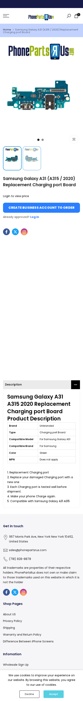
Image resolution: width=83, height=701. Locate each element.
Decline (29, 694)
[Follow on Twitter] (15, 231)
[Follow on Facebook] (6, 231)
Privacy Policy (12, 621)
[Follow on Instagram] (24, 231)
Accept (53, 694)
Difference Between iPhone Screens (28, 641)
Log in (34, 217)
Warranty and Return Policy (22, 635)
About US (9, 614)
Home (7, 29)
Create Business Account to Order (41, 207)
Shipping (9, 628)
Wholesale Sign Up (16, 665)
